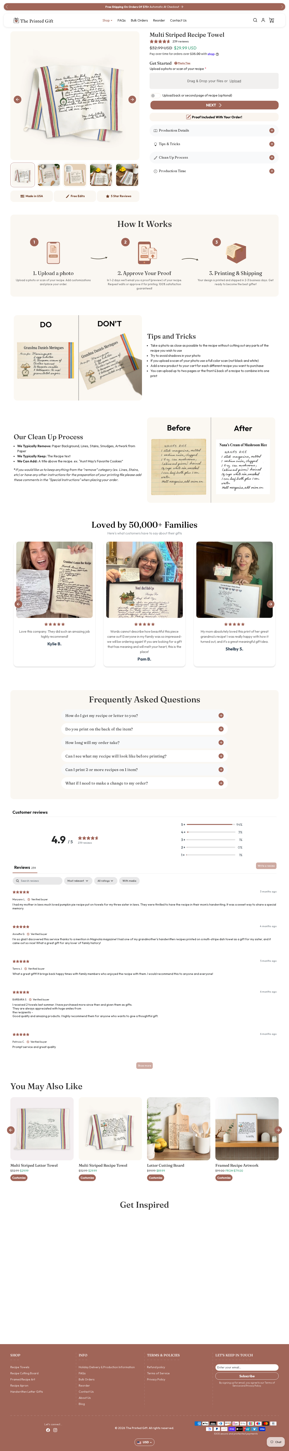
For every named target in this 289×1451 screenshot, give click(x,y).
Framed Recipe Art (22, 1379)
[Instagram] (55, 1430)
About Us (85, 1398)
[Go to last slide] (17, 99)
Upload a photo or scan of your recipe (178, 69)
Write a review (266, 865)
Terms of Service (158, 1373)
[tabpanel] (144, 975)
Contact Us (178, 20)
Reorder (159, 20)
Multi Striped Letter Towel (34, 1165)
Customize (19, 1177)
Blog (82, 1404)
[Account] (263, 20)
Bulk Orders (139, 20)
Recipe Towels (19, 1367)
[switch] (155, 95)
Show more (144, 1065)
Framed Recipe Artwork (237, 1165)
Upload (235, 81)
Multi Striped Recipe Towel (103, 1165)
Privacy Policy (156, 1379)
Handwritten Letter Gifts (26, 1392)
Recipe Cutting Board (24, 1373)
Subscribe (247, 1376)
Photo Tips (184, 63)
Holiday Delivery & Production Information (107, 1367)
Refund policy (156, 1367)
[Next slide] (132, 99)
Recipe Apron (19, 1385)
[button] (255, 20)
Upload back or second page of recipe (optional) (197, 95)
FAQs (121, 20)
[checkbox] (129, 881)
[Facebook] (48, 1430)
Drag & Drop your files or (214, 81)
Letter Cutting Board (165, 1165)
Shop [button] (106, 20)
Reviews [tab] (25, 867)
